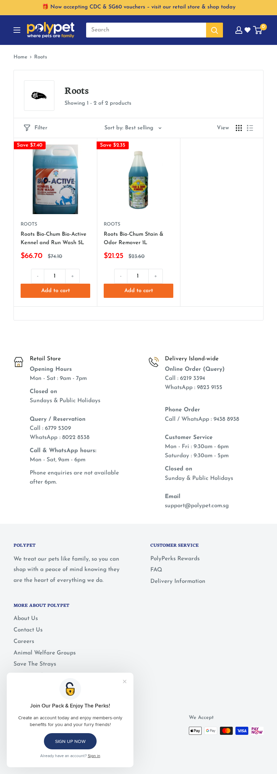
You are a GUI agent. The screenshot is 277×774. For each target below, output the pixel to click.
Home (20, 57)
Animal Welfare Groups (45, 653)
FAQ (156, 570)
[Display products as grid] (239, 128)
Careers (24, 641)
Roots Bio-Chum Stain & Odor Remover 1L (133, 239)
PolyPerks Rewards (175, 559)
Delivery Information (177, 581)
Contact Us (28, 630)
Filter (40, 128)
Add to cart (55, 290)
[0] (258, 30)
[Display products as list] (250, 128)
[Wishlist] (248, 30)
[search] (146, 30)
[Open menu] (17, 30)
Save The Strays (35, 664)
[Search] (214, 30)
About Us (26, 618)
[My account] (238, 30)
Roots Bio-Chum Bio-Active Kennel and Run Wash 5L (53, 239)
